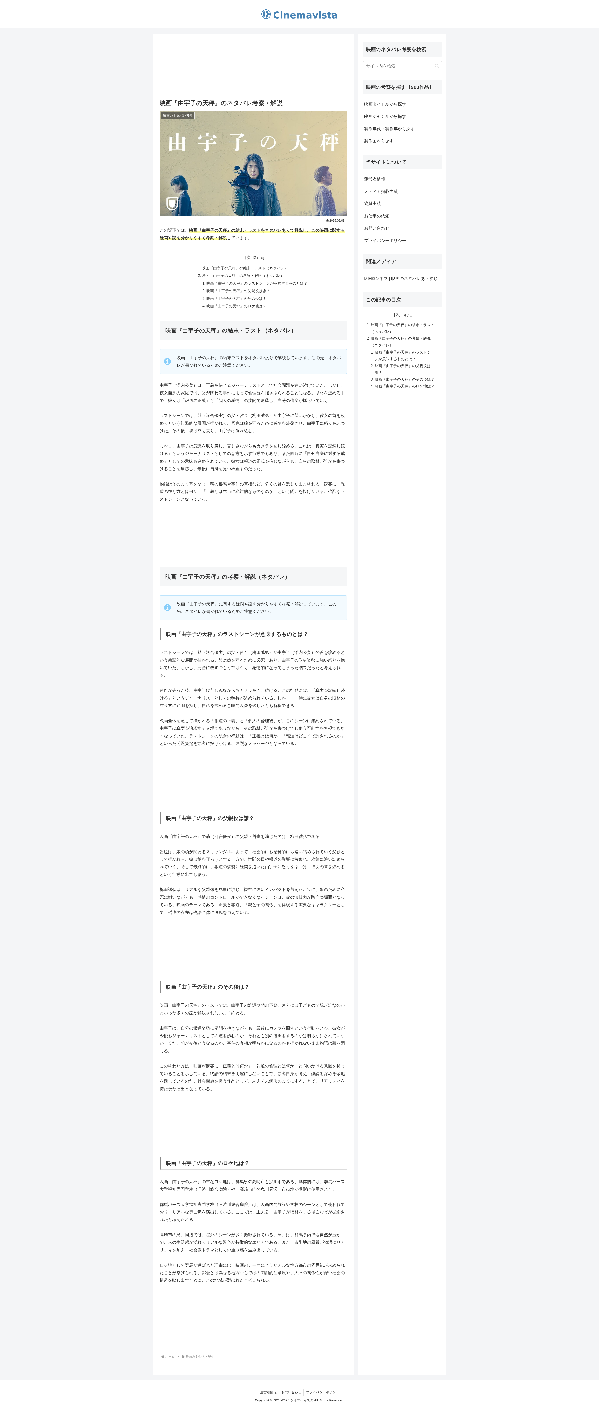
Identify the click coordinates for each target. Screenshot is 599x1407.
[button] (437, 66)
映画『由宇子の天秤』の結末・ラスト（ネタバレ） (245, 268)
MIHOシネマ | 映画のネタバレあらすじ (401, 278)
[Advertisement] (253, 65)
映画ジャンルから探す (385, 116)
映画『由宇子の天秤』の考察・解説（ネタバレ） (243, 275)
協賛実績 (372, 203)
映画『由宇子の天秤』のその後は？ (236, 298)
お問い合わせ (376, 228)
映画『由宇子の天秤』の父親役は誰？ (238, 291)
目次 (246, 257)
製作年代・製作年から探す (389, 129)
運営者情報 (374, 179)
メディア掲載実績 (381, 191)
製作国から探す (379, 141)
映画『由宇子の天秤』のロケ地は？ (236, 306)
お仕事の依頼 (376, 216)
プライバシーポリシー (385, 240)
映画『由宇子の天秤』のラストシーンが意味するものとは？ (256, 283)
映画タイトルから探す (385, 104)
